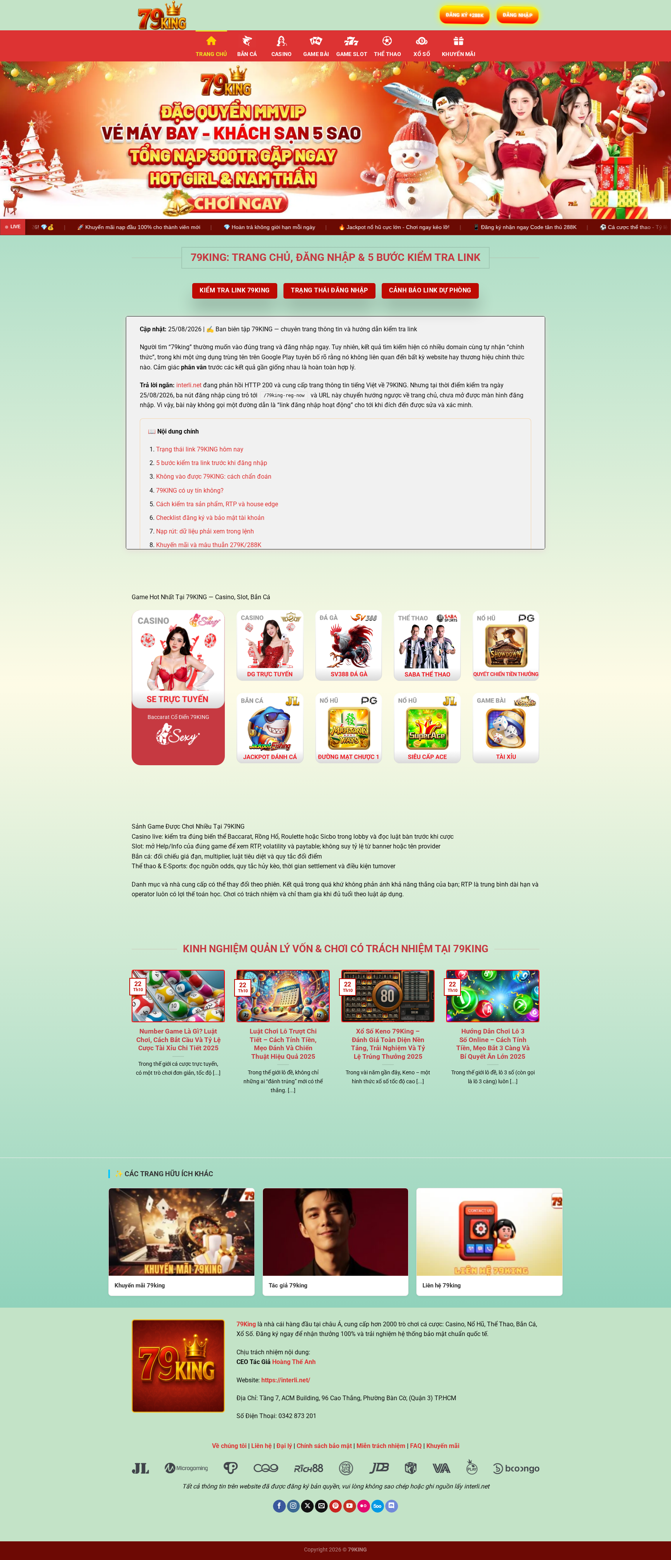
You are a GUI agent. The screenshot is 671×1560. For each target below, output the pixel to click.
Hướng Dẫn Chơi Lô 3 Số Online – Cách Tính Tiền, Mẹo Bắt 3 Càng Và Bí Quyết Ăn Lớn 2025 (493, 1044)
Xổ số (422, 54)
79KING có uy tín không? (190, 490)
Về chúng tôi (229, 1446)
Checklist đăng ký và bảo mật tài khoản (210, 517)
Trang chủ (211, 54)
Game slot (352, 54)
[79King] (170, 15)
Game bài (316, 54)
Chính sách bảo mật (324, 1446)
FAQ (416, 1446)
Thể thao (387, 54)
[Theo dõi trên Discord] (391, 1506)
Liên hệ (261, 1446)
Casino (281, 54)
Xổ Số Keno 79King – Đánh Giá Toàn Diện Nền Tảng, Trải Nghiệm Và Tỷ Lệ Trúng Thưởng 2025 (388, 1044)
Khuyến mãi (458, 54)
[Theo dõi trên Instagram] (293, 1506)
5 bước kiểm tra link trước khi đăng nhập (211, 463)
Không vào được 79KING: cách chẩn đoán (213, 476)
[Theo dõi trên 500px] (377, 1506)
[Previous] (23, 140)
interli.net (189, 385)
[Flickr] (363, 1506)
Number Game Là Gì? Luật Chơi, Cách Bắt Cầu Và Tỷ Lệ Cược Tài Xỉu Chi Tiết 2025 (178, 1040)
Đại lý (284, 1446)
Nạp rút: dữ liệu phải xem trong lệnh (205, 531)
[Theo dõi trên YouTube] (349, 1506)
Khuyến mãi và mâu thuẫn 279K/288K (208, 545)
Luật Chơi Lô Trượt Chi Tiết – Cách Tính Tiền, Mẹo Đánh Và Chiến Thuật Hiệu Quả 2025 (283, 1044)
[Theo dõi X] (307, 1506)
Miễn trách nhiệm (380, 1446)
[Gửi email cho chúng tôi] (321, 1506)
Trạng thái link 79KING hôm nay (199, 449)
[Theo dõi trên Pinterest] (335, 1506)
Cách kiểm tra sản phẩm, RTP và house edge (217, 504)
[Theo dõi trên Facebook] (279, 1506)
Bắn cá (247, 54)
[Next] (648, 140)
